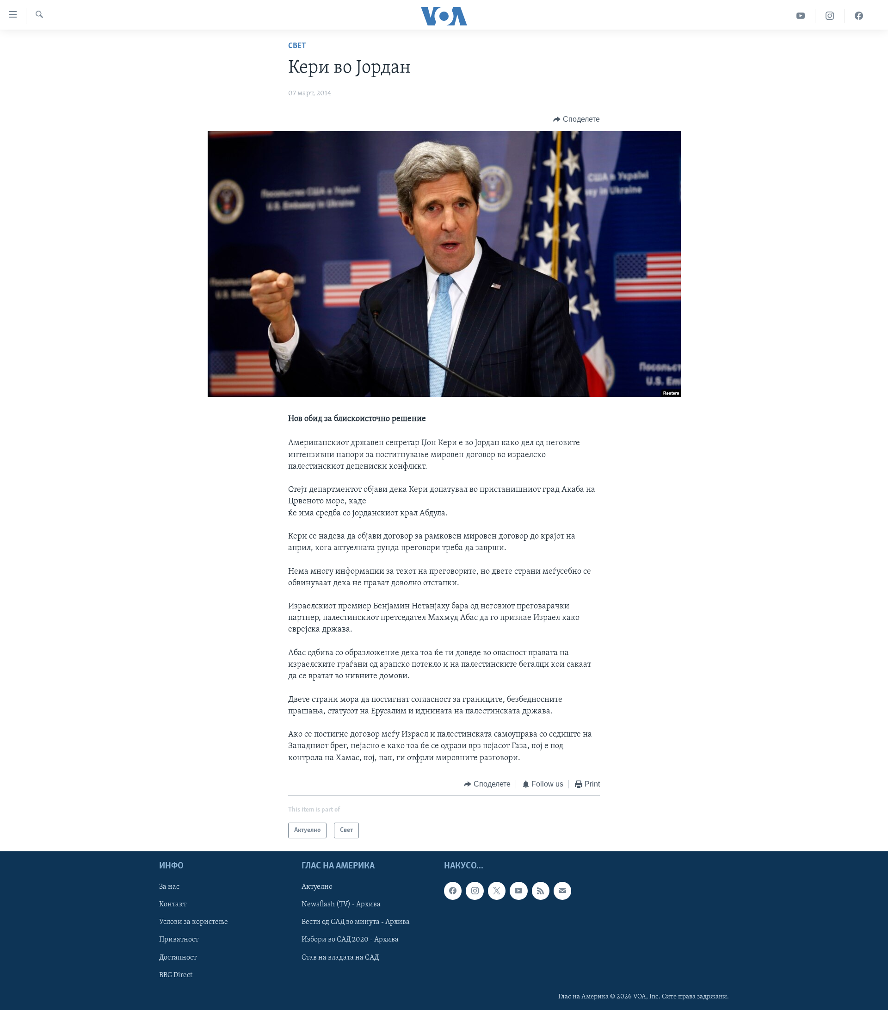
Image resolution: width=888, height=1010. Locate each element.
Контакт (172, 905)
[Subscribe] (562, 891)
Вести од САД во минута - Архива (356, 922)
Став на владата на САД (340, 957)
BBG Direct (175, 975)
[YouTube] (800, 16)
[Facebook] (859, 16)
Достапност (178, 957)
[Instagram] (830, 16)
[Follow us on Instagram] (474, 891)
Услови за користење (193, 922)
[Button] (576, 119)
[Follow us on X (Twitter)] (497, 891)
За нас (169, 887)
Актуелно (317, 887)
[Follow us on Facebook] (453, 891)
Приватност (178, 940)
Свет (297, 46)
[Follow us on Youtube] (518, 891)
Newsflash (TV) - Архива (341, 905)
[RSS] (540, 891)
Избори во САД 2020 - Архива (350, 940)
